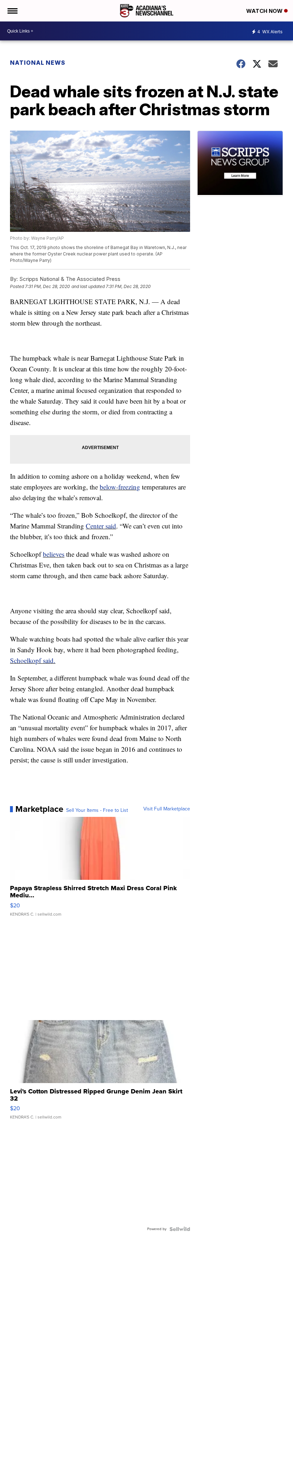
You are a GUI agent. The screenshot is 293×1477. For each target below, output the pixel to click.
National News (37, 62)
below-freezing (120, 486)
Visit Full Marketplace (166, 808)
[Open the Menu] (12, 10)
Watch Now (265, 11)
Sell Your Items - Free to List (97, 810)
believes (53, 554)
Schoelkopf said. (32, 660)
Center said (101, 525)
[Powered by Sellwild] (179, 1229)
